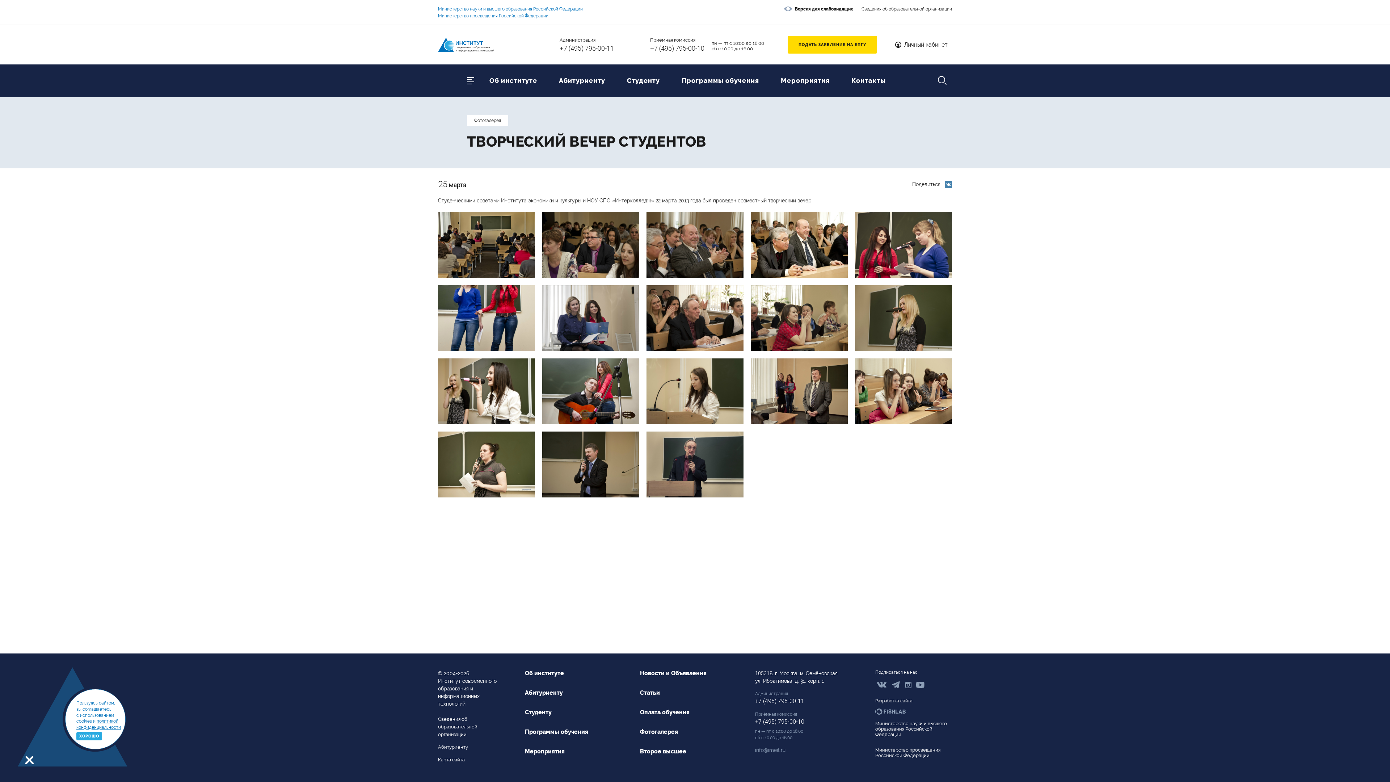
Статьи (650, 692)
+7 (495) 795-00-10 (677, 48)
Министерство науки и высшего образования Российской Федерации (510, 9)
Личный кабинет (926, 44)
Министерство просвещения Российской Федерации (493, 15)
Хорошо (89, 736)
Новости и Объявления (673, 673)
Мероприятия (805, 81)
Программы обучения (720, 81)
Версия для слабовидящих (824, 9)
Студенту (643, 81)
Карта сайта (451, 759)
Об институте (513, 81)
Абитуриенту (582, 81)
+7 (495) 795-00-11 (587, 48)
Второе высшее (663, 751)
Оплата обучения (665, 712)
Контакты (868, 81)
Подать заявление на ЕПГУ (832, 44)
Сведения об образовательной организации (907, 9)
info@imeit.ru (770, 750)
